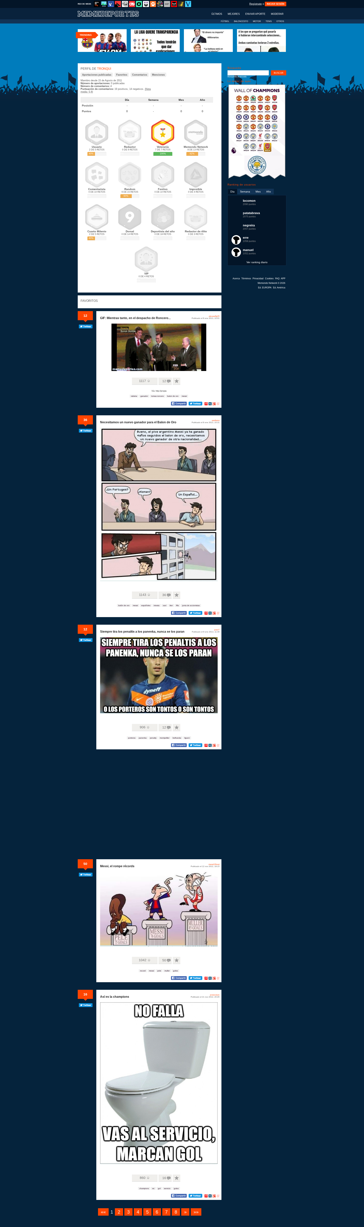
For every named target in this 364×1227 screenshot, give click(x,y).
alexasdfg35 (214, 316)
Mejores (234, 14)
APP (283, 278)
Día (127, 99)
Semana (153, 99)
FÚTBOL (225, 21)
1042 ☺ (145, 960)
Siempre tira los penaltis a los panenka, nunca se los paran (142, 631)
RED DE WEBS (84, 4)
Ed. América (279, 287)
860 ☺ (145, 1178)
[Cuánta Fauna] (153, 4)
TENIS (269, 21)
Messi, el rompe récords (117, 866)
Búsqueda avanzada (237, 76)
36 (85, 420)
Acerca (236, 278)
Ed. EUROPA (264, 287)
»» (196, 1211)
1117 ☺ (144, 381)
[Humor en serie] (146, 4)
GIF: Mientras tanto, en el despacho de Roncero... (135, 318)
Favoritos (121, 74)
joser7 (217, 630)
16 (85, 994)
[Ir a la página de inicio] (112, 13)
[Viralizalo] (188, 4)
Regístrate (255, 3)
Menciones (158, 74)
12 (85, 316)
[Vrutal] (132, 4)
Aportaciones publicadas (96, 74)
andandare (215, 995)
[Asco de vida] (97, 4)
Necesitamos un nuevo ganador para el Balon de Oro (138, 422)
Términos (246, 278)
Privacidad (258, 278)
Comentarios (139, 74)
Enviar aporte (255, 14)
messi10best (214, 864)
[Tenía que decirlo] (174, 4)
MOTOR (257, 21)
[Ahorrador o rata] (181, 4)
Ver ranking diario (257, 262)
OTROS (280, 21)
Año (202, 99)
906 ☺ (145, 727)
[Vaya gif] (167, 4)
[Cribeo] (139, 4)
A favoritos (176, 381)
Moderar (277, 14)
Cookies (269, 278)
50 (85, 864)
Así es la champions (114, 996)
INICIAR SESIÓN (275, 4)
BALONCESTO (241, 21)
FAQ (277, 278)
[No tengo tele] (160, 4)
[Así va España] (118, 4)
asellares (216, 420)
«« (103, 1211)
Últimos (216, 14)
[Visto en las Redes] (111, 4)
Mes (181, 99)
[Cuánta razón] (104, 4)
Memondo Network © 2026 (271, 283)
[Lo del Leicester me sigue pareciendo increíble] (256, 178)
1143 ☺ (145, 595)
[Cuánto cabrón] (125, 4)
